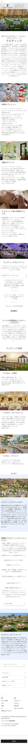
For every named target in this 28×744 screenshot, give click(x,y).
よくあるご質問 (7, 603)
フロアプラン (6, 673)
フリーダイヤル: (9, 724)
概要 (2, 698)
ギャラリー (17, 28)
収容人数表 (5, 677)
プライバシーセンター (19, 708)
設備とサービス (6, 685)
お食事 (2, 705)
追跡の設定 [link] (16, 705)
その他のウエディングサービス (9, 275)
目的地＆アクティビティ (6, 710)
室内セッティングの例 (8, 681)
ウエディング (17, 700)
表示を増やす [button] (14, 310)
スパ (2, 708)
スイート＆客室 (4, 700)
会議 (15, 698)
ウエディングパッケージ (10, 664)
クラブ (2, 703)
